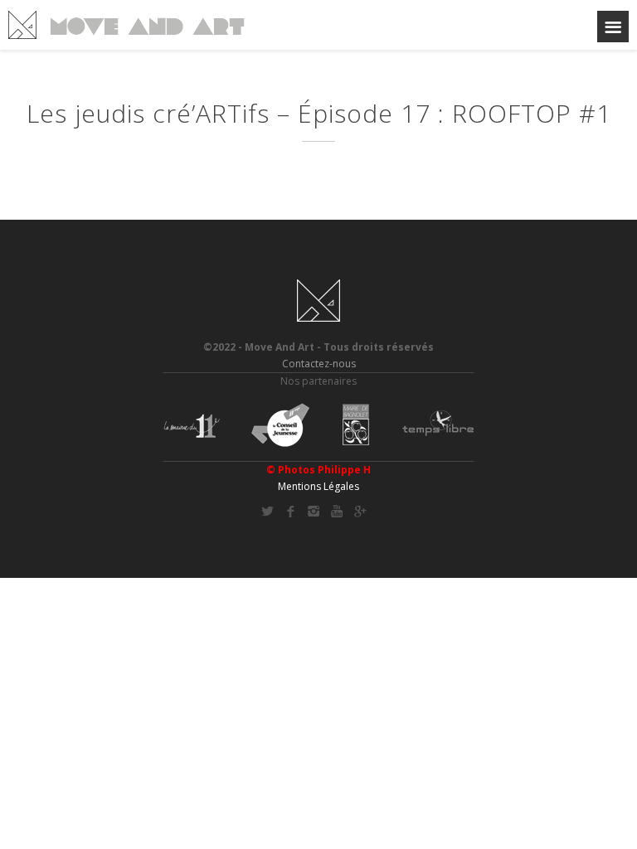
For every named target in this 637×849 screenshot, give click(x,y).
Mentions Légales (318, 486)
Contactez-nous (319, 364)
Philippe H (344, 470)
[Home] (126, 25)
